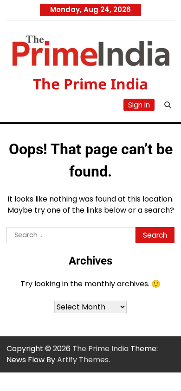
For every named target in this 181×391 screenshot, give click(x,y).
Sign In (139, 105)
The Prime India (90, 84)
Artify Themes (83, 359)
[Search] (168, 105)
